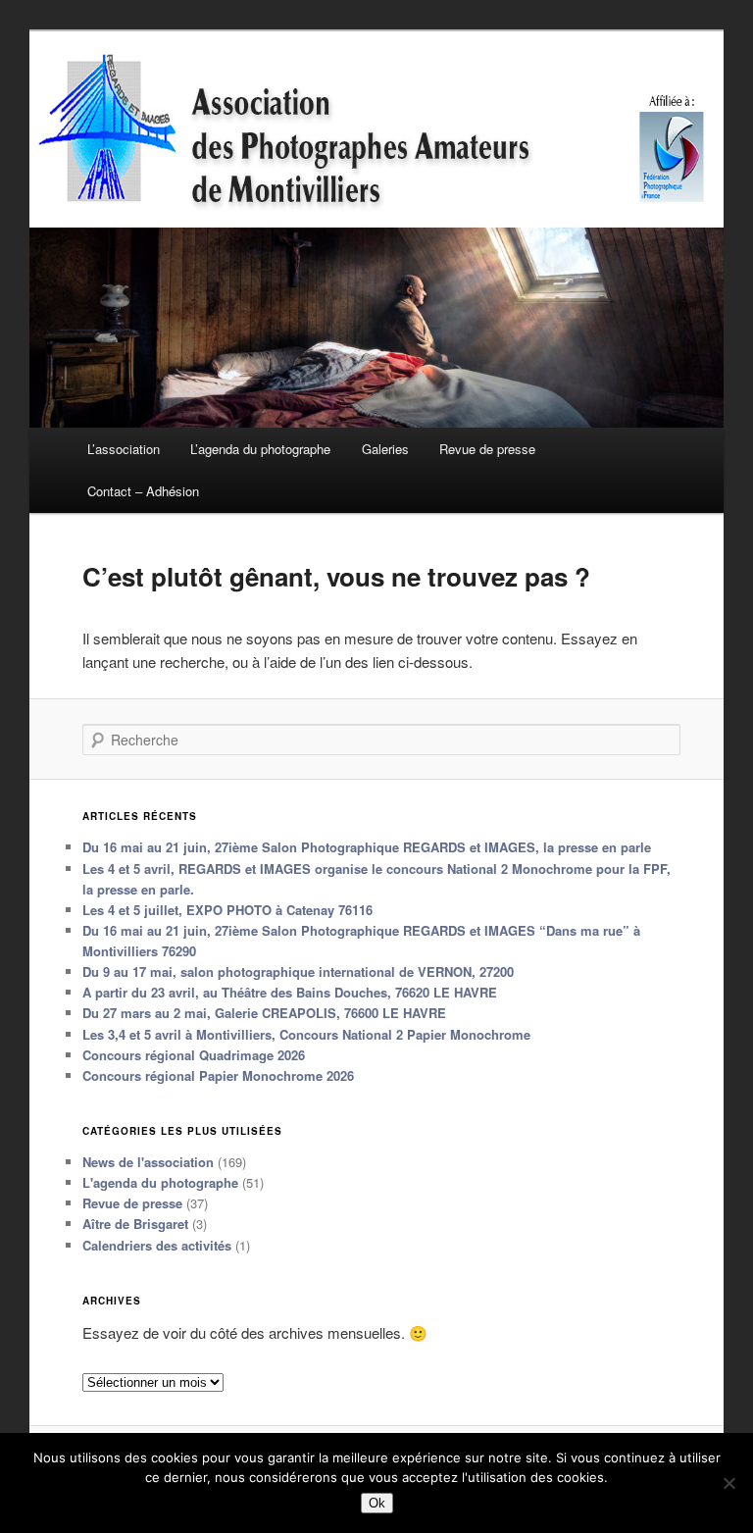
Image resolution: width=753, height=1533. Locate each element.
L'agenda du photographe (160, 1182)
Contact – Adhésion (143, 491)
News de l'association (148, 1161)
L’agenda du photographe (260, 448)
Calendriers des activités (156, 1245)
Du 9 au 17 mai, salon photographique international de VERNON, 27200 (298, 971)
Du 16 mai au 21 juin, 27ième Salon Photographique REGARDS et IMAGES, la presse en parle (366, 847)
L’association (123, 448)
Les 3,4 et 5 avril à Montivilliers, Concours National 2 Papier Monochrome (306, 1034)
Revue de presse (487, 448)
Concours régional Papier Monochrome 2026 (218, 1075)
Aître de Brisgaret (135, 1223)
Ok (377, 1503)
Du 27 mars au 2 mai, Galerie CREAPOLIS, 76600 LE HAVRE (264, 1012)
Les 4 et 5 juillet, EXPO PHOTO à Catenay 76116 (227, 909)
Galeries (385, 448)
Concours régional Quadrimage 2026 (193, 1055)
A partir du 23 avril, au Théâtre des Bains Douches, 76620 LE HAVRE (289, 992)
